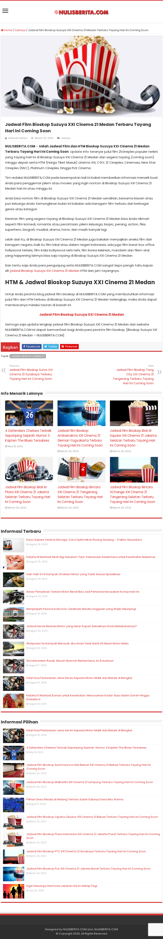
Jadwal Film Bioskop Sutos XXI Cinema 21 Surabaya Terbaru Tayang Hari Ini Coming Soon (31, 372)
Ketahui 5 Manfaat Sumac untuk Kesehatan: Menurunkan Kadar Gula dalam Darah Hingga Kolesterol (87, 697)
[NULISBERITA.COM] (81, 11)
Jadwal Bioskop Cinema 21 (28, 356)
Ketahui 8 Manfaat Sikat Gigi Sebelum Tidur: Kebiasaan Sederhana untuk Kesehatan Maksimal (90, 557)
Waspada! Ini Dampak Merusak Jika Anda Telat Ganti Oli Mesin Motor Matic (77, 643)
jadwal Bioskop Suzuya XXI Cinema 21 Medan (44, 270)
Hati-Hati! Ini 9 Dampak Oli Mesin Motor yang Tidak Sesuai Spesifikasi (73, 574)
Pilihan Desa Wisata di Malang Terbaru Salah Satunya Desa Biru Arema (74, 799)
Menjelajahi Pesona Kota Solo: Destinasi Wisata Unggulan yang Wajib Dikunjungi (81, 609)
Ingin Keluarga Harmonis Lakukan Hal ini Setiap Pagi (61, 886)
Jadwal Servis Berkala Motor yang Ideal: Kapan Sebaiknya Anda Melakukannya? (81, 626)
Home (8, 30)
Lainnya (20, 30)
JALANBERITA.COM (105, 929)
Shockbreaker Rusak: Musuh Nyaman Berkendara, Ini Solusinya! (70, 661)
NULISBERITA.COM (75, 929)
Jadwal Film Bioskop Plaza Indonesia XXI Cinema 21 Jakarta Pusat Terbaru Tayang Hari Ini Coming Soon (93, 836)
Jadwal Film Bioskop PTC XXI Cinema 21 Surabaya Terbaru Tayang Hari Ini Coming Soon (86, 851)
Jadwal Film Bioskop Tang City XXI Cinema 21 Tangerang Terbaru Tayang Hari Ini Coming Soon (133, 374)
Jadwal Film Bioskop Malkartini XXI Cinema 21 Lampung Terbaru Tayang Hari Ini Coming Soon (89, 782)
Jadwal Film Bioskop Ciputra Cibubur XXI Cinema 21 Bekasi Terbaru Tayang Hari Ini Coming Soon (92, 817)
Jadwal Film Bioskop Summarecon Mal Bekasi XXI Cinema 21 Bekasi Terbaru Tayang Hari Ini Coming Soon (88, 767)
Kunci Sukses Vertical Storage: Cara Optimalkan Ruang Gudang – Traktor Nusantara (84, 540)
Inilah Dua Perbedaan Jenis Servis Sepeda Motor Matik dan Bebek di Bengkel (79, 678)
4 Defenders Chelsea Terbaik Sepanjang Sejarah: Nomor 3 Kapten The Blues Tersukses (28, 435)
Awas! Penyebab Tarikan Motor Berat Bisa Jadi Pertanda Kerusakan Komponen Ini (82, 592)
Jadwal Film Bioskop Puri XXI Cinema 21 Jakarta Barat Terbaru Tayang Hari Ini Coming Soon (88, 869)
